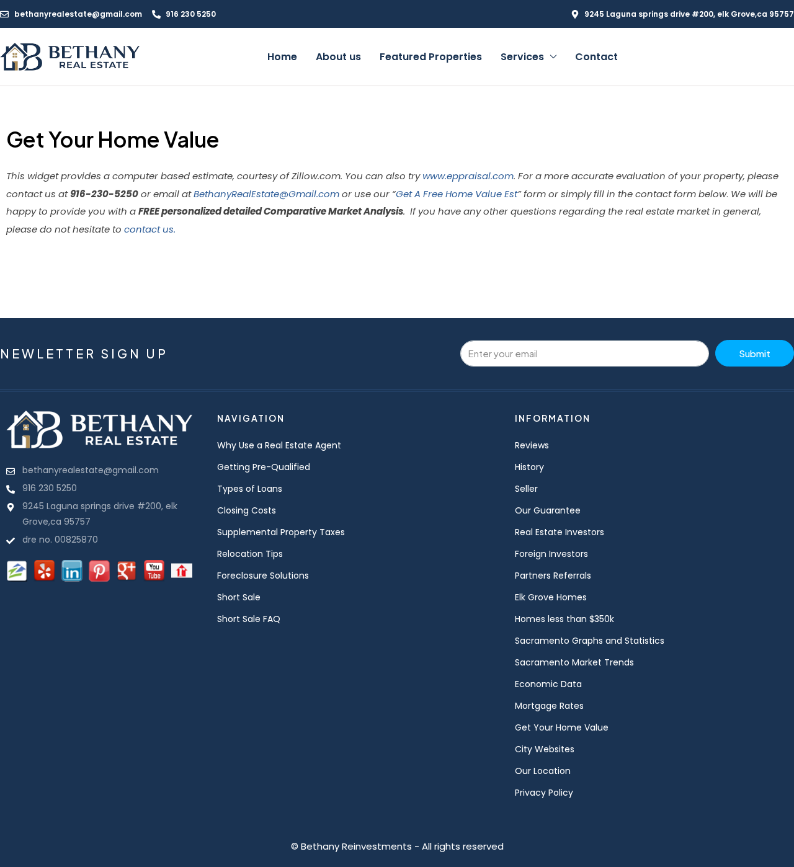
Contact (596, 57)
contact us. (150, 229)
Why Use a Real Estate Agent (279, 445)
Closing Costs (246, 510)
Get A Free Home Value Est (456, 193)
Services (522, 57)
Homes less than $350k (564, 619)
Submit (754, 353)
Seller (526, 488)
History (529, 467)
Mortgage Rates (549, 706)
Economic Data (548, 684)
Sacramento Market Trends (574, 662)
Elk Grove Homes (551, 597)
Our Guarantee (548, 510)
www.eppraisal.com (468, 175)
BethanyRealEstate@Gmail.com (266, 193)
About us (338, 57)
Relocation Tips (250, 554)
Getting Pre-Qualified (263, 467)
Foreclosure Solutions (263, 575)
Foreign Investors (551, 554)
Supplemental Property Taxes (281, 532)
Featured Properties (431, 57)
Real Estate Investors (559, 532)
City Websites (544, 749)
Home (282, 57)
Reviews (532, 445)
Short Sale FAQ (248, 619)
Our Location (543, 771)
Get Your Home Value (562, 727)
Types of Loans (249, 488)
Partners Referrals (553, 575)
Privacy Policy (544, 792)
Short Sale (239, 597)
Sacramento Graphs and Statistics (589, 640)
